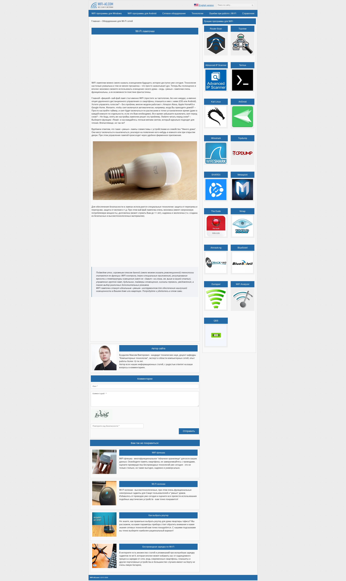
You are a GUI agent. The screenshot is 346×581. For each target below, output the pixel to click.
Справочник (248, 13)
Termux (242, 65)
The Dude (216, 211)
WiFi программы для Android (142, 13)
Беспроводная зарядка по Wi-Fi (158, 546)
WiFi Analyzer (242, 284)
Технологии (197, 13)
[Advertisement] (145, 56)
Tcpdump (242, 138)
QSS (216, 320)
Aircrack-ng (216, 247)
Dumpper (216, 284)
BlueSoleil (243, 247)
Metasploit (242, 174)
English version (206, 5)
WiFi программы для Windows (107, 13)
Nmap (242, 211)
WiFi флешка (158, 452)
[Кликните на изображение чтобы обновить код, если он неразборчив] (101, 419)
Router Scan (216, 28)
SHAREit (216, 174)
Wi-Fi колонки (158, 483)
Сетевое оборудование (174, 13)
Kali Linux (216, 101)
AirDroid (243, 101)
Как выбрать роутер (158, 515)
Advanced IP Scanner (215, 65)
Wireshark (216, 138)
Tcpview (243, 28)
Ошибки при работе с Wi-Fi (222, 13)
